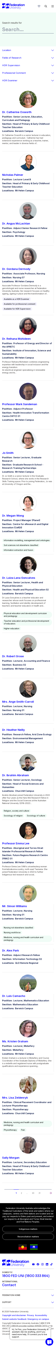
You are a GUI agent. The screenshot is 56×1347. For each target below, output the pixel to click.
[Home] (13, 6)
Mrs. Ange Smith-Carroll (18, 701)
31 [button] (39, 1193)
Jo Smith (8, 452)
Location (6, 50)
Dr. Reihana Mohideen (16, 338)
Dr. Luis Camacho (13, 996)
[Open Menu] (52, 6)
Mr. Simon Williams (14, 906)
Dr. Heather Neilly (13, 729)
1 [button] (16, 1193)
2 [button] (21, 1193)
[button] (5, 1190)
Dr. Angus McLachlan (16, 223)
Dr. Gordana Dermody (16, 269)
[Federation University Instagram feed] (42, 1264)
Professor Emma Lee (15, 843)
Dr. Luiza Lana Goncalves (18, 577)
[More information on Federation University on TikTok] (51, 1264)
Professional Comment (14, 73)
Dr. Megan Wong (13, 515)
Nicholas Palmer (12, 174)
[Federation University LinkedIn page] (47, 1264)
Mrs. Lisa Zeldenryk (15, 1097)
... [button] (27, 1193)
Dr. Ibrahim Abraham (15, 775)
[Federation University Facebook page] (38, 1264)
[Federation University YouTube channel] (33, 1264)
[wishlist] (39, 6)
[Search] (46, 6)
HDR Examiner (9, 80)
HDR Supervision (11, 65)
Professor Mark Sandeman (19, 404)
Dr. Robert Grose (13, 656)
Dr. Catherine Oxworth (17, 112)
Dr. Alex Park (10, 950)
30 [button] (33, 1193)
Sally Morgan (10, 1157)
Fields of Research (11, 57)
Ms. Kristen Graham (15, 1041)
